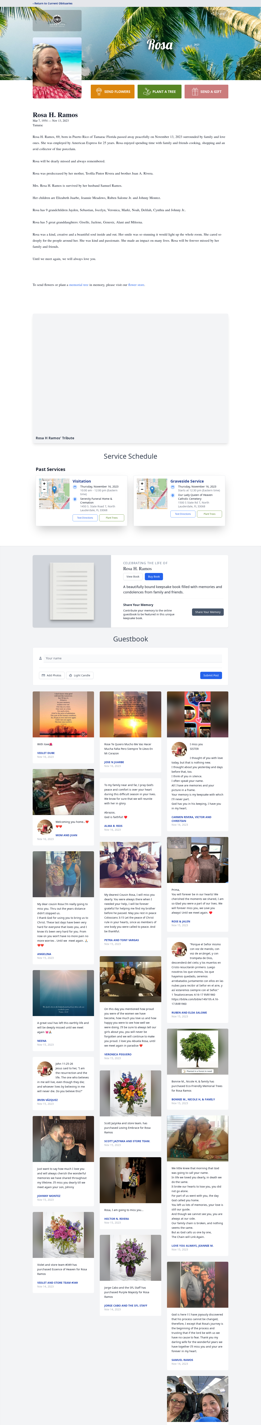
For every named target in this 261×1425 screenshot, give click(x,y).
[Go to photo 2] (198, 880)
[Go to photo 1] (196, 881)
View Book (132, 576)
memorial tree (78, 284)
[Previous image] (171, 860)
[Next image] (224, 860)
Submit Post (211, 675)
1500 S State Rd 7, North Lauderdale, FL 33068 (193, 504)
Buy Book (154, 576)
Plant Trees (112, 517)
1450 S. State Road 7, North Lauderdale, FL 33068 (97, 508)
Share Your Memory (207, 612)
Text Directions (85, 517)
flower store (136, 284)
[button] (54, 490)
